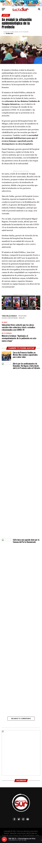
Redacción (9, 33)
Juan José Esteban (10, 318)
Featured (22, 316)
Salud (22, 318)
